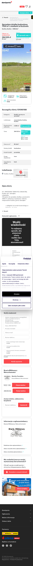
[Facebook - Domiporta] (3, 546)
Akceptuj (16, 294)
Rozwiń (6, 211)
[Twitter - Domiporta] (11, 546)
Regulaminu (5, 559)
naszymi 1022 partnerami (15, 275)
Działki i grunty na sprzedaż (19, 115)
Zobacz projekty (22, 489)
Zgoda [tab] (4, 263)
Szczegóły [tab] (12, 263)
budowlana (17, 148)
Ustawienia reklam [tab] (23, 263)
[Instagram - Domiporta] (7, 546)
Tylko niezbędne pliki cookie (16, 305)
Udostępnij (11, 46)
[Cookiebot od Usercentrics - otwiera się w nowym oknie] (23, 259)
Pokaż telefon (20, 385)
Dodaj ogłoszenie (22, 7)
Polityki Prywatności (16, 559)
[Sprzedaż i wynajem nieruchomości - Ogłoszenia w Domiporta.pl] (7, 2)
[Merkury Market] (10, 533)
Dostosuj (15, 300)
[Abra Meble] (11, 538)
